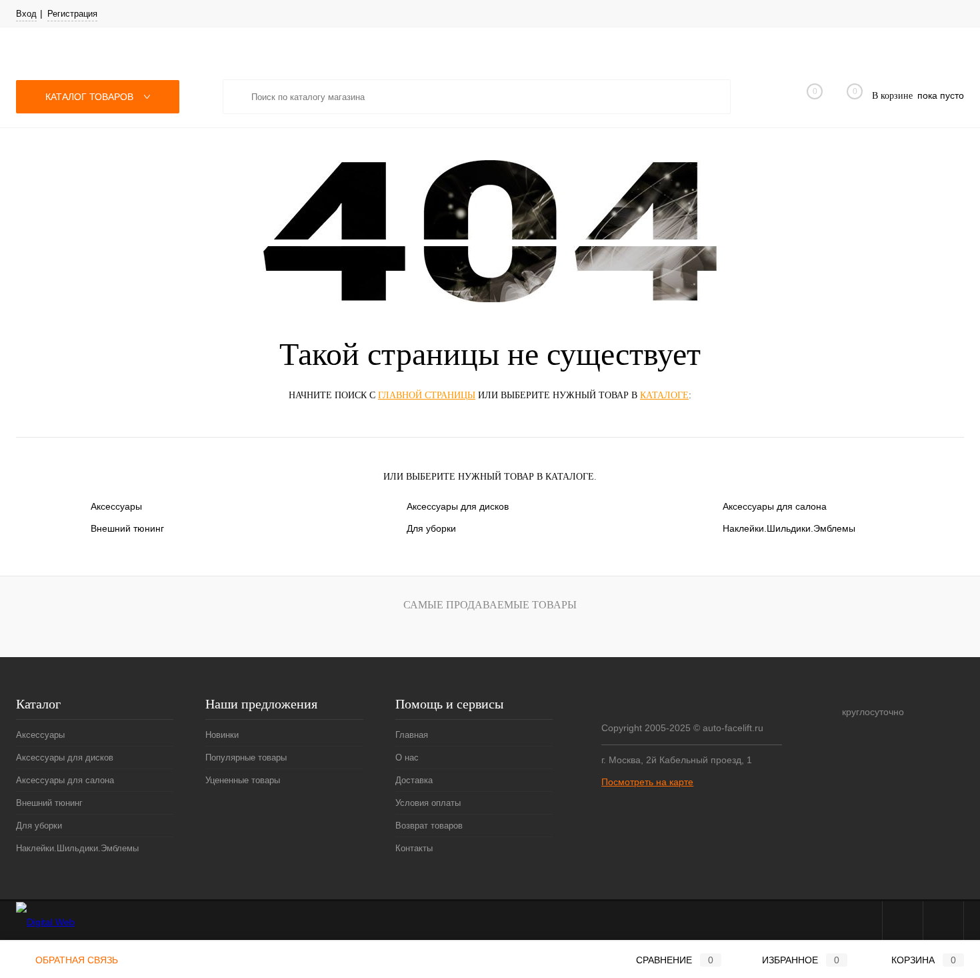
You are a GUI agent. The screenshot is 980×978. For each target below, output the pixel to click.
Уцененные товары (242, 780)
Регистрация (72, 14)
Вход (26, 14)
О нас (407, 758)
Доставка (414, 780)
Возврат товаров (429, 826)
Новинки (222, 735)
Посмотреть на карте (647, 782)
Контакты (414, 848)
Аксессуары (116, 506)
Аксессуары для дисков (458, 506)
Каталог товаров (90, 96)
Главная (411, 735)
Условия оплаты (428, 803)
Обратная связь (75, 960)
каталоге (664, 395)
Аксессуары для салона (775, 506)
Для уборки (431, 528)
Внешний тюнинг (127, 528)
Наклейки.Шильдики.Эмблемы (789, 528)
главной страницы (426, 395)
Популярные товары (246, 758)
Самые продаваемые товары (490, 604)
